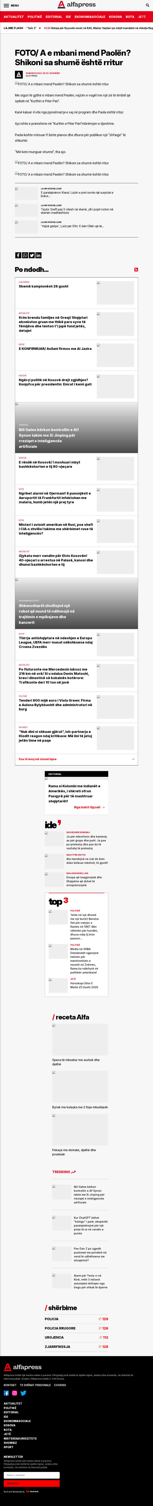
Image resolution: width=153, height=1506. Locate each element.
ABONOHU (13, 1483)
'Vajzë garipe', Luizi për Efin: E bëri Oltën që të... (72, 226)
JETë (142, 17)
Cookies (60, 1385)
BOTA (130, 17)
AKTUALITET (14, 17)
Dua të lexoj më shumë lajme (38, 759)
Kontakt (10, 1385)
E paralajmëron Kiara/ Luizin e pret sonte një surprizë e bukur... (77, 194)
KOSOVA (115, 17)
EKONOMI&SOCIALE (90, 17)
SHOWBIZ (10, 1442)
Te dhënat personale (35, 1385)
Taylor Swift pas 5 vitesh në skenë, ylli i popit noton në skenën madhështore (77, 211)
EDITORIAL (54, 17)
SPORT (8, 1447)
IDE (68, 17)
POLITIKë (35, 17)
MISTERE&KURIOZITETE (20, 1438)
